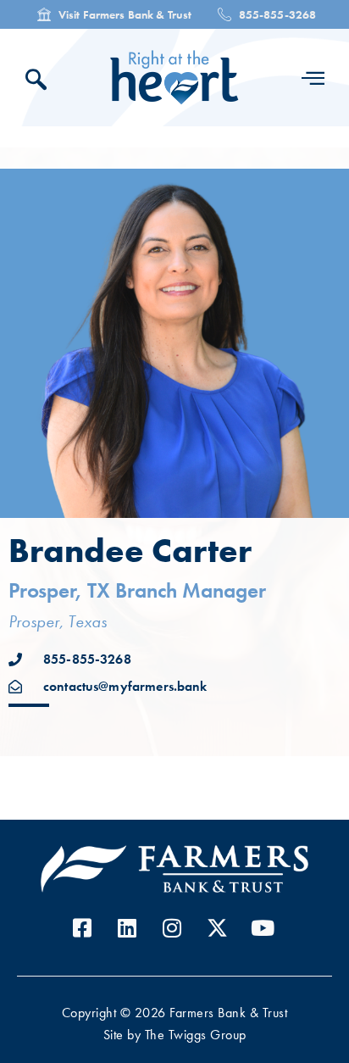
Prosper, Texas (57, 621)
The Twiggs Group (196, 1035)
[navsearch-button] (40, 82)
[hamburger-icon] (313, 78)
